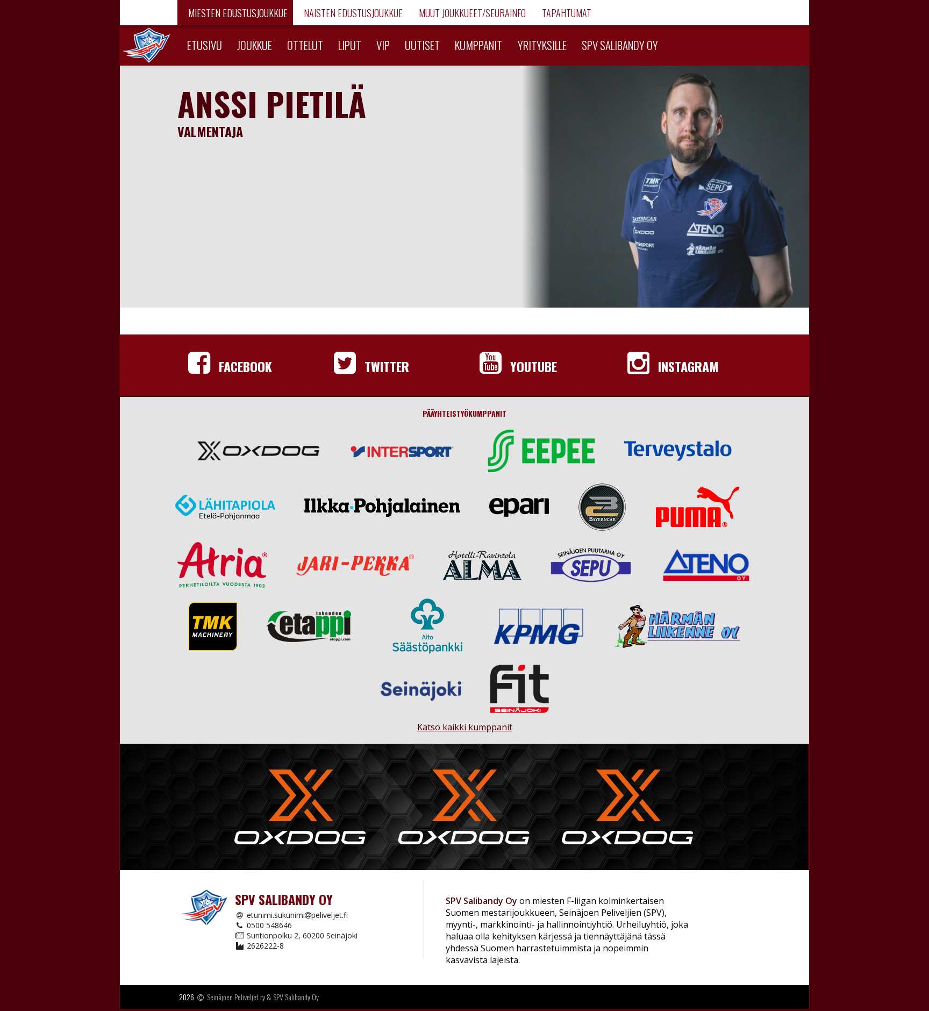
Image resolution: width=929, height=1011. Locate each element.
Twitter (385, 366)
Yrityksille (542, 45)
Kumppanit (478, 45)
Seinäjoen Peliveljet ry (236, 996)
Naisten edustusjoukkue (352, 13)
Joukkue (254, 45)
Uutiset (422, 45)
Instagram (687, 366)
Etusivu (204, 45)
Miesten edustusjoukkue (237, 13)
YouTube (532, 366)
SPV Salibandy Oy (620, 45)
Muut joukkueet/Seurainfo (471, 13)
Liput (349, 45)
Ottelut (305, 45)
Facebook (244, 366)
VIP (383, 45)
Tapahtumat (565, 13)
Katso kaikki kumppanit (464, 722)
